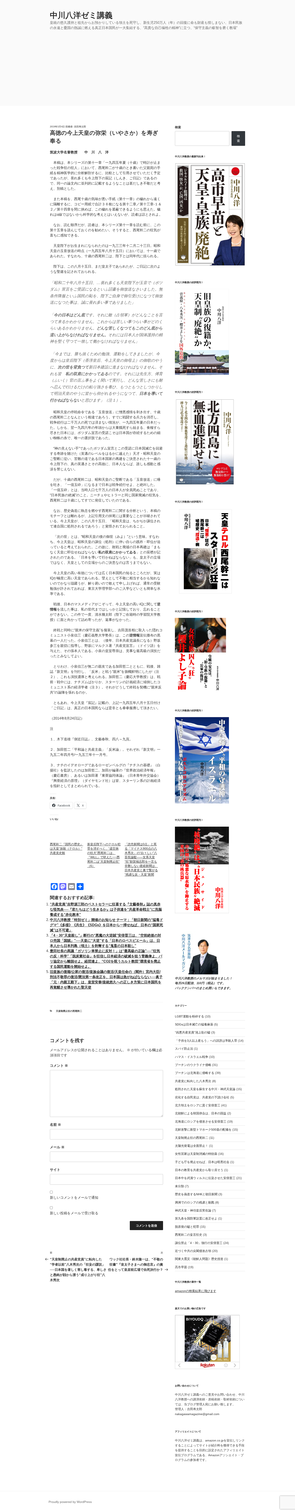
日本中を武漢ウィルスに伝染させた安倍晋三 (205, 1178)
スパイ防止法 (184, 1048)
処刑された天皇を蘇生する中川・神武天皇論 (205, 1089)
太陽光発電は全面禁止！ (191, 1145)
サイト (55, 1169)
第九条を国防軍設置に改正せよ (196, 1218)
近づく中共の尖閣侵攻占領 (193, 1251)
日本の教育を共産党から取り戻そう (199, 1170)
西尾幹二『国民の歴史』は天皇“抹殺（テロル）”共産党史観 (66, 848)
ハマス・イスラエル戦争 (191, 1057)
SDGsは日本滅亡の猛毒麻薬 (194, 1024)
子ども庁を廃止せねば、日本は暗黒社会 (202, 1162)
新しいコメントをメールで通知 (74, 1197)
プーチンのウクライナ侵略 (193, 1065)
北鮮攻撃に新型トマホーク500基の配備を (203, 1129)
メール (57, 1147)
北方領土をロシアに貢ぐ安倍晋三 (197, 1105)
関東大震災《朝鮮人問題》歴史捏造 (199, 1259)
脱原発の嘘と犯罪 (187, 1226)
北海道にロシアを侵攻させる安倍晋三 (200, 1121)
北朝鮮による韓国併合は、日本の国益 (200, 1113)
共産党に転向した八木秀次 (193, 1081)
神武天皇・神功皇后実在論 (193, 1210)
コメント (59, 1065)
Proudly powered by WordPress (70, 1502)
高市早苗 (181, 1267)
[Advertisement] (147, 63)
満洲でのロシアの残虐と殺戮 (194, 1202)
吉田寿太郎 (80, 126)
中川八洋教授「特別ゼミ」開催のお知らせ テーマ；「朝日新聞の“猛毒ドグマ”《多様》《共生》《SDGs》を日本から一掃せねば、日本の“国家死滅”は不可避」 (106, 925)
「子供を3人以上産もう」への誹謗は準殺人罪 (206, 1040)
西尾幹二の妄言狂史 (188, 1234)
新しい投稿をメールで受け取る (74, 1213)
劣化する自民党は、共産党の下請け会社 (202, 1097)
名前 (55, 1124)
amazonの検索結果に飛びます (195, 1291)
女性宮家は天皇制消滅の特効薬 (196, 1153)
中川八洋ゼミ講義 (81, 15)
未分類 (179, 1186)
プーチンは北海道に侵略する (194, 1073)
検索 (178, 127)
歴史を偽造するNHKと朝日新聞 (196, 1194)
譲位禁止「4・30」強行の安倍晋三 (198, 1243)
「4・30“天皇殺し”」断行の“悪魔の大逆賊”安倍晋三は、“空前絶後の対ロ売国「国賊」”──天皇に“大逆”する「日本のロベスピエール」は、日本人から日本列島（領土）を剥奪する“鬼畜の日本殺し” (105, 941)
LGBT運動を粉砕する (189, 1016)
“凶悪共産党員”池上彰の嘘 (192, 1032)
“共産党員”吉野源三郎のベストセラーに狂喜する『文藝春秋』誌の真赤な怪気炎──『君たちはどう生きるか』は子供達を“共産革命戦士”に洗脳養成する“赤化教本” (106, 909)
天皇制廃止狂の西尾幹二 (69, 1011)
